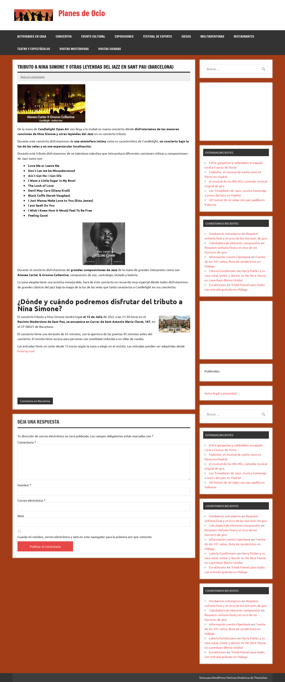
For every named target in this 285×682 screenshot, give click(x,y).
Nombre (24, 485)
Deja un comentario (33, 76)
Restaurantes (244, 36)
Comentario (26, 442)
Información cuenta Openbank (229, 257)
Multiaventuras (212, 36)
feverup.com (26, 351)
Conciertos (64, 36)
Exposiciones (124, 36)
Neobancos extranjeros (225, 233)
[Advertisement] (236, 111)
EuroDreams (217, 285)
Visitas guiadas (109, 49)
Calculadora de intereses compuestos (234, 243)
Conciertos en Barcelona (35, 401)
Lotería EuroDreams (223, 271)
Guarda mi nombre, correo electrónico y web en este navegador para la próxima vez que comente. (84, 536)
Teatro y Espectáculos (33, 49)
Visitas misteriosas (74, 49)
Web (20, 515)
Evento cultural (93, 36)
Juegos (186, 36)
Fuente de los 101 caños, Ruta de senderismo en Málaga (235, 261)
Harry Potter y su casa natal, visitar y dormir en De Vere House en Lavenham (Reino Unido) (235, 275)
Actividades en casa (31, 36)
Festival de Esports (157, 36)
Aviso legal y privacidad (221, 393)
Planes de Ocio (81, 13)
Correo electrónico (31, 500)
